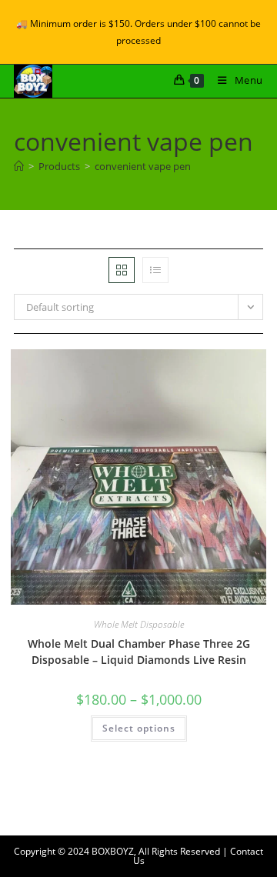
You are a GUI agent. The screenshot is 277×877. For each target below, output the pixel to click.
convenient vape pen (143, 166)
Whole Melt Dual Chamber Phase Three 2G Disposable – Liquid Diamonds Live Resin (139, 651)
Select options (138, 728)
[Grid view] (121, 270)
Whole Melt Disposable (139, 624)
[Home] (19, 166)
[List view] (155, 270)
